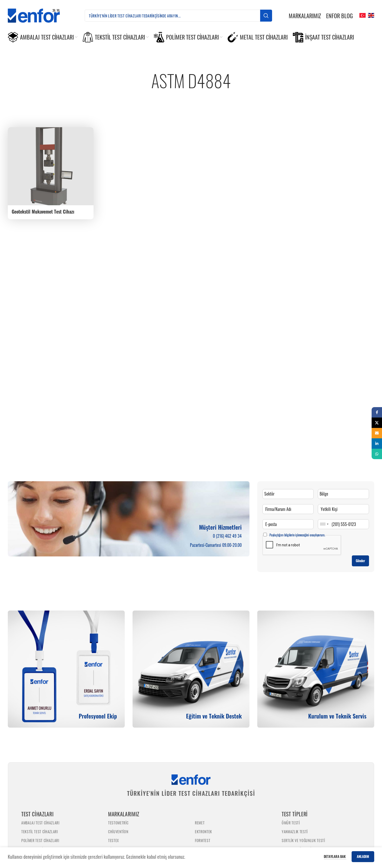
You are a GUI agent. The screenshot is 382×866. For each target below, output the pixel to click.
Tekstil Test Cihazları (39, 831)
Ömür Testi (291, 822)
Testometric (118, 822)
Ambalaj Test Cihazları (40, 822)
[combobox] (324, 524)
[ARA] (266, 16)
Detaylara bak (335, 856)
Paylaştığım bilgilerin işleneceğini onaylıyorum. (297, 534)
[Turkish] (362, 14)
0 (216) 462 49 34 (227, 536)
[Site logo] (38, 14)
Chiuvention (118, 831)
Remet (200, 822)
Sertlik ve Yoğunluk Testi (303, 840)
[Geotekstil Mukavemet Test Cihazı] (51, 166)
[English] (370, 14)
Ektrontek (203, 831)
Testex (113, 840)
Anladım (363, 856)
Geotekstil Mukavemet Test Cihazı (43, 211)
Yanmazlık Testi (295, 831)
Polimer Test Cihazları (40, 840)
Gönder (360, 560)
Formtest (202, 840)
